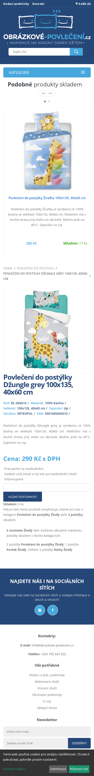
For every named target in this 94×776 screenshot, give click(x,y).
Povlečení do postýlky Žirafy (38, 515)
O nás (47, 701)
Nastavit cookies (14, 769)
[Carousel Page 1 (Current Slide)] (45, 101)
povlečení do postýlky (35, 268)
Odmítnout (58, 769)
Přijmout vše (79, 769)
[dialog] (47, 763)
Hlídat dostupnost (22, 497)
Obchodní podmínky (47, 695)
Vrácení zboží (47, 688)
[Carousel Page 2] (49, 101)
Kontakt (38, 4)
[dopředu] (50, 93)
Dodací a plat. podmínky (47, 675)
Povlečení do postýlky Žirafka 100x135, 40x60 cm (47, 198)
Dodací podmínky (16, 4)
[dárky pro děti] (47, 45)
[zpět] (44, 93)
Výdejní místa (47, 708)
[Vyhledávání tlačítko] (76, 52)
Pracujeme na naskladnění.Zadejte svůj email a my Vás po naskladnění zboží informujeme (40, 474)
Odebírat (79, 743)
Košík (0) (84, 4)
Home (7, 268)
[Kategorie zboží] (83, 72)
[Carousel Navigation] (47, 93)
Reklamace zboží (47, 681)
